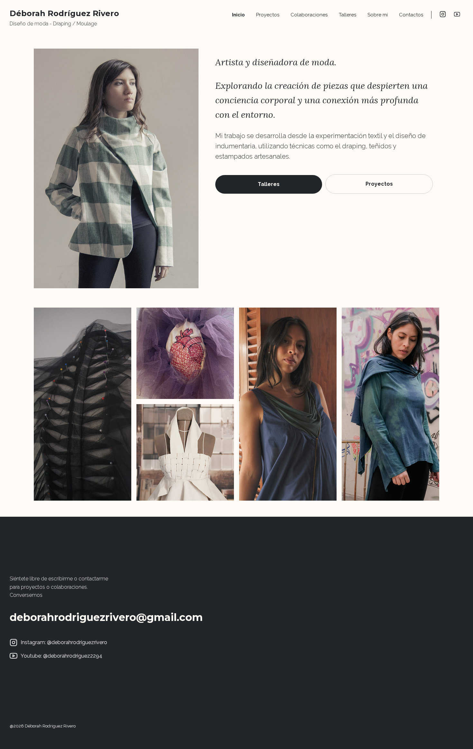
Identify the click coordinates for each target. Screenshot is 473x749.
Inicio (238, 15)
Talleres (347, 15)
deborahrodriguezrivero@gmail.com (106, 617)
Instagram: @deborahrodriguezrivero (64, 642)
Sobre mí (377, 15)
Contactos (411, 15)
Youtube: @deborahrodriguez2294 (61, 656)
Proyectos (267, 15)
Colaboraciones (309, 15)
